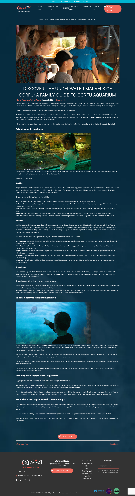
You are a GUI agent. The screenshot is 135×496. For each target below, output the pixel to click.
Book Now (110, 9)
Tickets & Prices (86, 463)
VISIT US (67, 436)
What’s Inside (40, 8)
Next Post (114, 444)
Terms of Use (63, 493)
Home (41, 19)
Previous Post (22, 444)
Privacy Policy (74, 493)
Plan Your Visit (73, 8)
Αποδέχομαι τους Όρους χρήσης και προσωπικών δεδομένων (110, 471)
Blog (46, 19)
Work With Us (86, 8)
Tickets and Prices (53, 8)
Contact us (87, 478)
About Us (96, 8)
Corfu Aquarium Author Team (29, 100)
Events (66, 8)
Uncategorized (62, 100)
